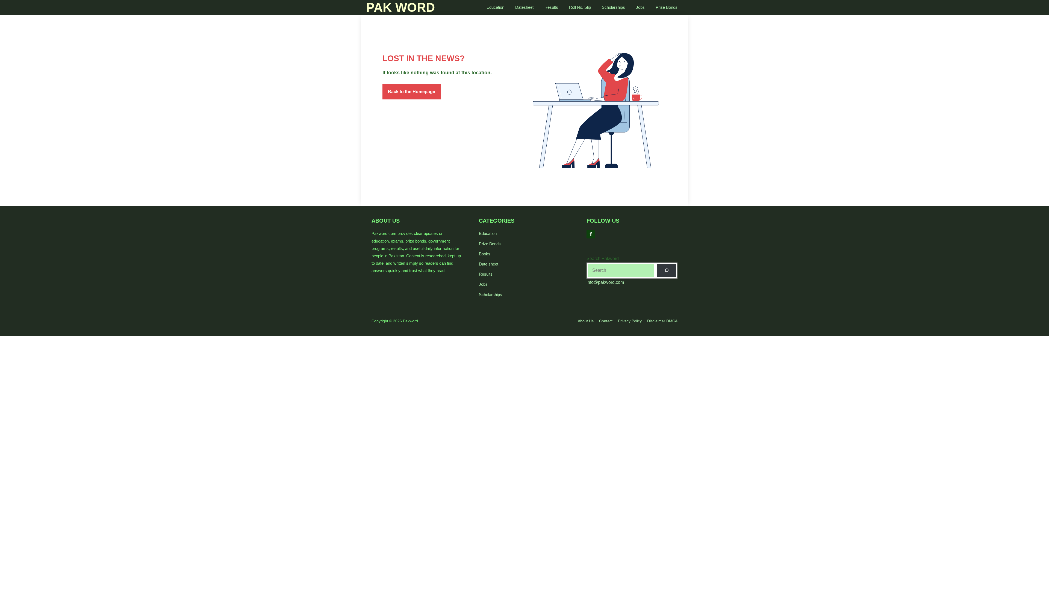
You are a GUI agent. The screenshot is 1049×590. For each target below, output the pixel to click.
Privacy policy (630, 321)
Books (484, 254)
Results (551, 7)
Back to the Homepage (411, 91)
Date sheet (488, 264)
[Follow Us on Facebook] (591, 234)
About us (586, 321)
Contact (605, 321)
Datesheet (524, 7)
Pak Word (400, 7)
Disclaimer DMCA (662, 321)
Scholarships (613, 7)
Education (495, 7)
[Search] (666, 270)
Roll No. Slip (580, 7)
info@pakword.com (605, 282)
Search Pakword (603, 258)
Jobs (640, 7)
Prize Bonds (666, 7)
